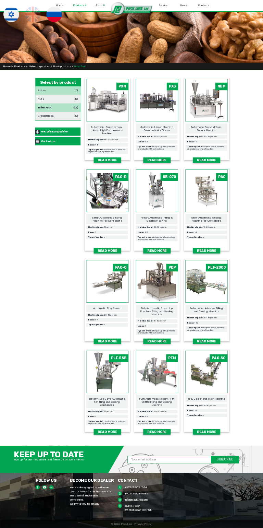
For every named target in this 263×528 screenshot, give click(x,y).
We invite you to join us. (84, 504)
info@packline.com (136, 500)
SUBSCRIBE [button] (225, 459)
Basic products (62, 66)
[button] (131, 9)
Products (79, 5)
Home (59, 5)
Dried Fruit (45, 106)
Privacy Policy (143, 524)
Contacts (203, 5)
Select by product (39, 66)
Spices (42, 89)
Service (163, 5)
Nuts (40, 97)
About (100, 5)
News (183, 5)
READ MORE (107, 160)
